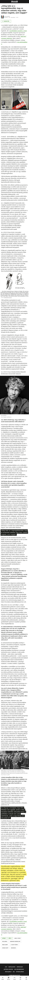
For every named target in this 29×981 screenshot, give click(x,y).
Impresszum (20, 966)
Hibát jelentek (11, 966)
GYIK (6, 966)
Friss (14, 979)
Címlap (8, 979)
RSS (14, 971)
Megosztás (6, 21)
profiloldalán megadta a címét (18, 31)
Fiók (26, 979)
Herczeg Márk (7, 16)
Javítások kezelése (8, 969)
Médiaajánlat (8, 971)
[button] (4, 938)
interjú (6, 17)
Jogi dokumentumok (19, 969)
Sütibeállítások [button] (20, 971)
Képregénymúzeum (8, 297)
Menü (3, 979)
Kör (20, 979)
